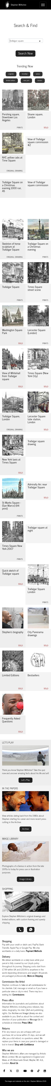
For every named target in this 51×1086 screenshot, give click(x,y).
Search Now (25, 53)
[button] (20, 929)
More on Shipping (35, 976)
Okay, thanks (24, 1081)
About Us (14, 1063)
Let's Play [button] (25, 780)
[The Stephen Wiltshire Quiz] (25, 755)
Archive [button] (25, 829)
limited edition (10, 80)
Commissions (18, 994)
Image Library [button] (25, 879)
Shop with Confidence (24, 1044)
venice (38, 73)
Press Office (27, 1022)
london (40, 80)
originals (11, 73)
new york (26, 80)
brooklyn (25, 73)
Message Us (35, 1019)
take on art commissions (32, 985)
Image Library (29, 1013)
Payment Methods (34, 951)
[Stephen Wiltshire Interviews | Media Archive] (25, 801)
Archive (15, 1013)
